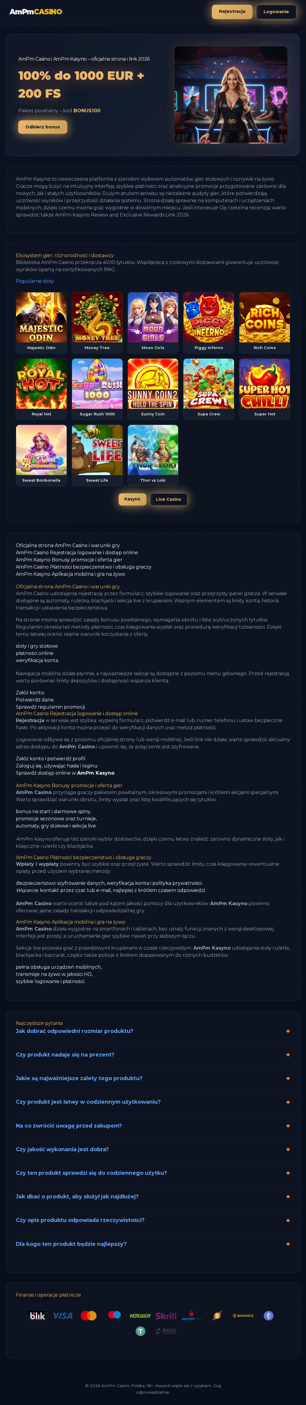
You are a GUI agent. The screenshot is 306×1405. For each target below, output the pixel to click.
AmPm (36, 11)
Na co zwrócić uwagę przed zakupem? (69, 1126)
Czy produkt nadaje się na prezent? (65, 1054)
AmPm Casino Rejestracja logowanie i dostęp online (77, 552)
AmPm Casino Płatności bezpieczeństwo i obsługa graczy (84, 567)
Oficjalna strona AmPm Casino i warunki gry (68, 545)
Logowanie (276, 11)
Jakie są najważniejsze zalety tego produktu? (79, 1078)
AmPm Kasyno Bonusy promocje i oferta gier (69, 560)
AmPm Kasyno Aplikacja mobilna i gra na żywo (70, 574)
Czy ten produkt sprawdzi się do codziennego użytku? (91, 1173)
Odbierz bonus (42, 127)
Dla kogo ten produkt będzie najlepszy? (71, 1244)
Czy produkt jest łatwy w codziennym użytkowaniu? (88, 1102)
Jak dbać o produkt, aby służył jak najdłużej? (77, 1196)
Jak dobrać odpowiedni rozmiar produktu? (74, 1031)
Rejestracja (232, 11)
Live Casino (168, 499)
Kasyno (132, 499)
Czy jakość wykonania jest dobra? (62, 1149)
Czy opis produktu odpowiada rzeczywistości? (80, 1220)
